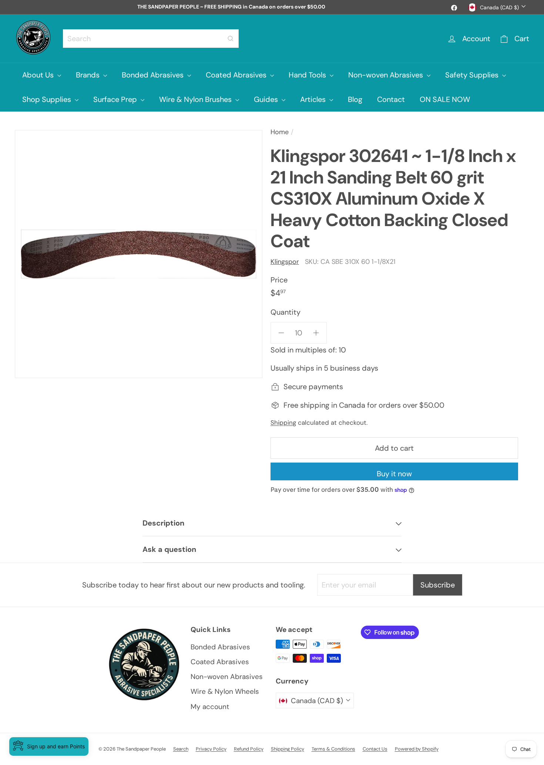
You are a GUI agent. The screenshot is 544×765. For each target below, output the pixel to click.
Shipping (283, 422)
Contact (391, 99)
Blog (355, 99)
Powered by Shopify (417, 749)
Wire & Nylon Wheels (225, 691)
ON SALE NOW (445, 99)
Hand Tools (308, 75)
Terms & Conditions (333, 749)
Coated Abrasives (237, 75)
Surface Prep (116, 99)
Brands (88, 75)
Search (180, 749)
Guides (267, 99)
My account (210, 706)
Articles (314, 99)
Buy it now (394, 473)
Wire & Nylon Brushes (196, 99)
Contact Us (375, 749)
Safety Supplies (472, 75)
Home (280, 132)
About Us (39, 75)
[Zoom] (138, 254)
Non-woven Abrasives (386, 75)
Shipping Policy (287, 749)
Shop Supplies (47, 99)
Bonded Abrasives (153, 75)
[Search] (230, 38)
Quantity (285, 312)
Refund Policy (248, 749)
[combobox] (151, 38)
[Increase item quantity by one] (316, 333)
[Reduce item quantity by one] (281, 333)
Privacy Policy (211, 749)
